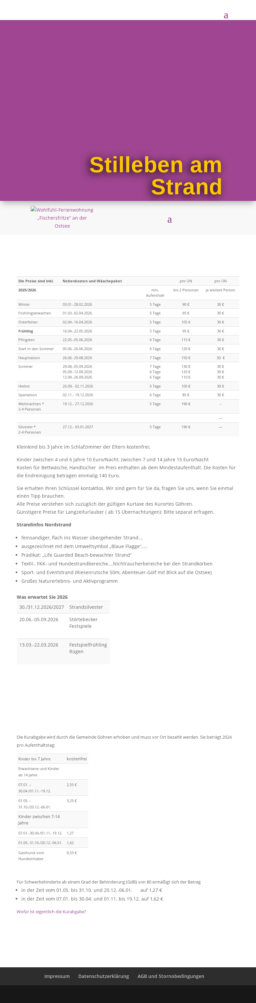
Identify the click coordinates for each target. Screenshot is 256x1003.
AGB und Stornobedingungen (171, 976)
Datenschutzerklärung (103, 976)
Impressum (57, 976)
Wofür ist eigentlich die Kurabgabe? (51, 912)
